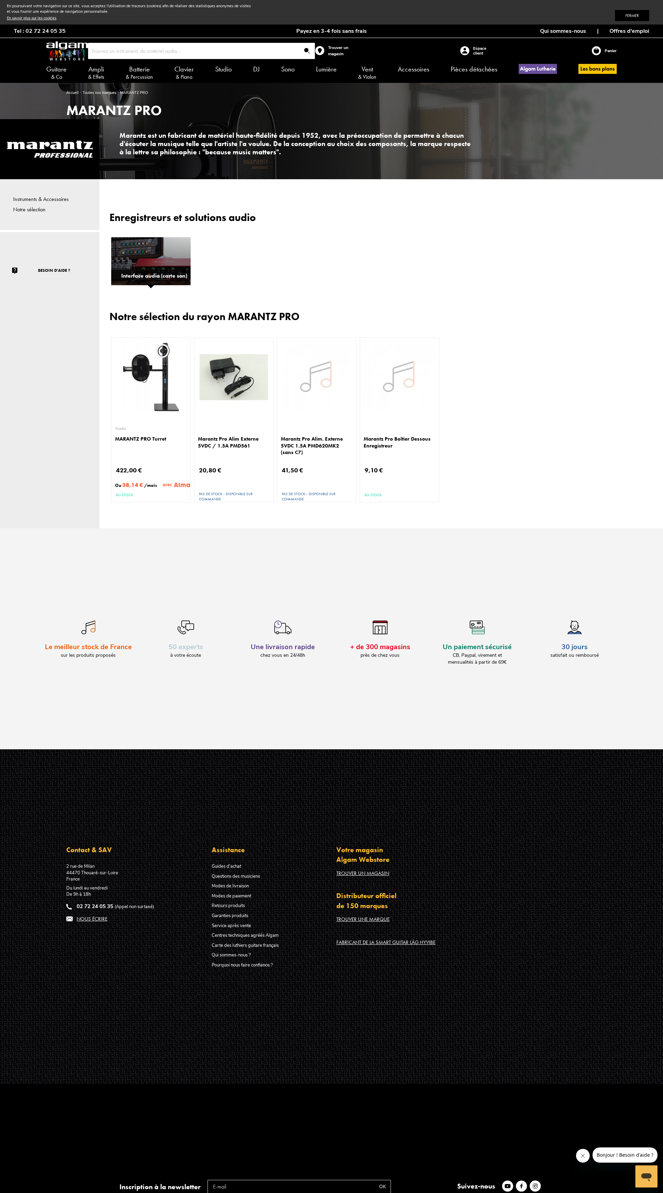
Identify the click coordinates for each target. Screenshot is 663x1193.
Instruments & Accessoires (41, 199)
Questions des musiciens (236, 876)
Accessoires (413, 69)
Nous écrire (92, 918)
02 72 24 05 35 (95, 906)
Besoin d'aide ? (54, 270)
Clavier (184, 72)
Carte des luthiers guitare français (245, 945)
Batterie (139, 72)
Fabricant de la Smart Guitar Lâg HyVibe (385, 942)
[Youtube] (509, 1186)
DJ (256, 69)
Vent (367, 72)
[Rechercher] (307, 51)
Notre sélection (29, 209)
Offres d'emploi (629, 31)
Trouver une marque (363, 919)
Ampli (96, 72)
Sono (288, 69)
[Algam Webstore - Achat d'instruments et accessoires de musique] (67, 50)
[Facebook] (523, 1186)
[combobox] (201, 51)
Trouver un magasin (362, 873)
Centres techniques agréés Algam (245, 935)
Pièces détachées (474, 69)
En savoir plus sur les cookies (31, 18)
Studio (223, 69)
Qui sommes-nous (563, 31)
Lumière (326, 69)
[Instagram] (537, 1186)
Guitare (56, 72)
